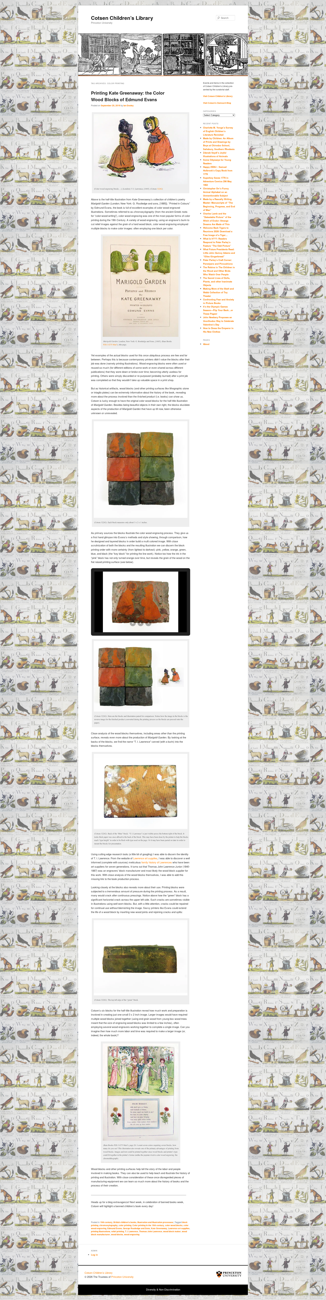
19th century (106, 1222)
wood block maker (172, 1231)
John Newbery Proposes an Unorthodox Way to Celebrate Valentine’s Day (218, 321)
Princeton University (228, 1274)
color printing (125, 1225)
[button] (133, 623)
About (206, 344)
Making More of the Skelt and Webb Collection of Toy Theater (218, 292)
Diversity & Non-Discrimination (163, 1289)
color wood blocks (174, 1225)
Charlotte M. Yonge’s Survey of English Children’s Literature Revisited (218, 131)
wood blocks (117, 1234)
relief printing (117, 1231)
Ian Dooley (128, 105)
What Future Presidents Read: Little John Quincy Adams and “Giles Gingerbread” (219, 253)
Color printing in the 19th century (148, 1225)
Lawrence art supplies (145, 858)
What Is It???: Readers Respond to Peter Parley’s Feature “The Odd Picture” (217, 242)
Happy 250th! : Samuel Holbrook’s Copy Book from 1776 (217, 170)
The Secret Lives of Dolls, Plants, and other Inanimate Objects (217, 281)
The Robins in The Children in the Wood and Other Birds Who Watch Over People (219, 271)
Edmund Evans (114, 1228)
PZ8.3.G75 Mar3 (110, 344)
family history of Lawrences (156, 862)
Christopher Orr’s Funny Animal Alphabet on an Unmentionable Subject (216, 192)
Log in (94, 1254)
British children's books (124, 1222)
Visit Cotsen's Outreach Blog (217, 102)
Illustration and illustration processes (155, 1222)
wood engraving (131, 1234)
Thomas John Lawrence (150, 1231)
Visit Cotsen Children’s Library (218, 96)
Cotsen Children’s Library (122, 17)
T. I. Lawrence (131, 1231)
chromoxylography (108, 1225)
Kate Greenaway (159, 1228)
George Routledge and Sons (136, 1228)
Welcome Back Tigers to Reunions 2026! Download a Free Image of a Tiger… (217, 231)
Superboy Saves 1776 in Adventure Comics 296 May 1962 (217, 181)
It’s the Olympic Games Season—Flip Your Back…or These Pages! (218, 310)
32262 (159, 188)
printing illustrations (100, 1231)
